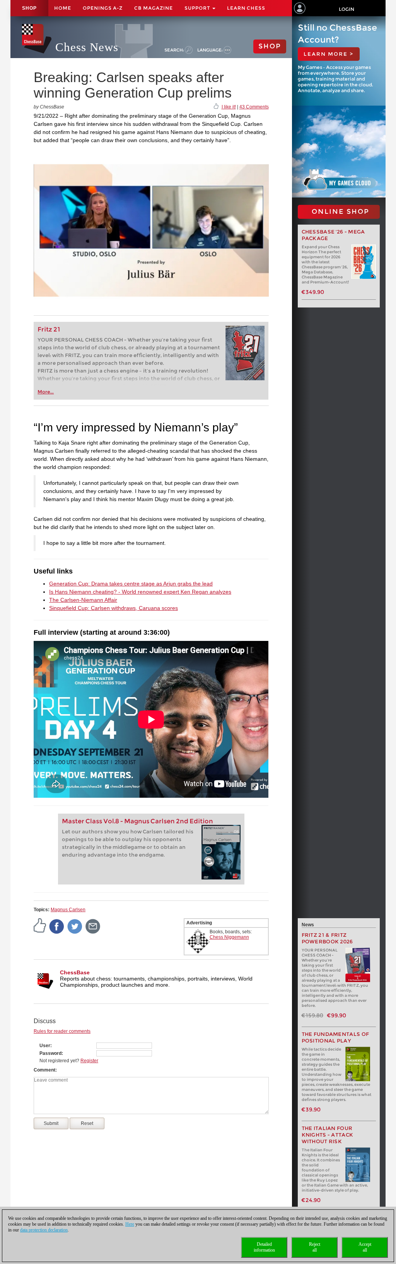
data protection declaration (44, 1230)
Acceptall (364, 1247)
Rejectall (314, 1247)
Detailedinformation (264, 1247)
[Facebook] (56, 926)
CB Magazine (153, 8)
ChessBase (75, 972)
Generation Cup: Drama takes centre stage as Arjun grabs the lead (131, 583)
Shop (29, 8)
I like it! (229, 107)
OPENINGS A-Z (103, 8)
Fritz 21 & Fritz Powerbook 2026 (327, 938)
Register (89, 1060)
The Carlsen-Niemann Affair (83, 600)
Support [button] (198, 8)
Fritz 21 (49, 329)
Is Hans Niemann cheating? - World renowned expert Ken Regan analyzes (140, 592)
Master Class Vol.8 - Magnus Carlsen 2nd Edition (137, 821)
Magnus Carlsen (68, 909)
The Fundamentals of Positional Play (335, 1037)
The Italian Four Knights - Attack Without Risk (327, 1135)
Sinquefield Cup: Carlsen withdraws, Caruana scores (113, 608)
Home (62, 8)
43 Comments (254, 107)
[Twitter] (75, 926)
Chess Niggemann (229, 937)
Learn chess (246, 8)
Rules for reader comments (62, 1031)
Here (129, 1224)
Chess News (86, 47)
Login (346, 9)
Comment (44, 1070)
